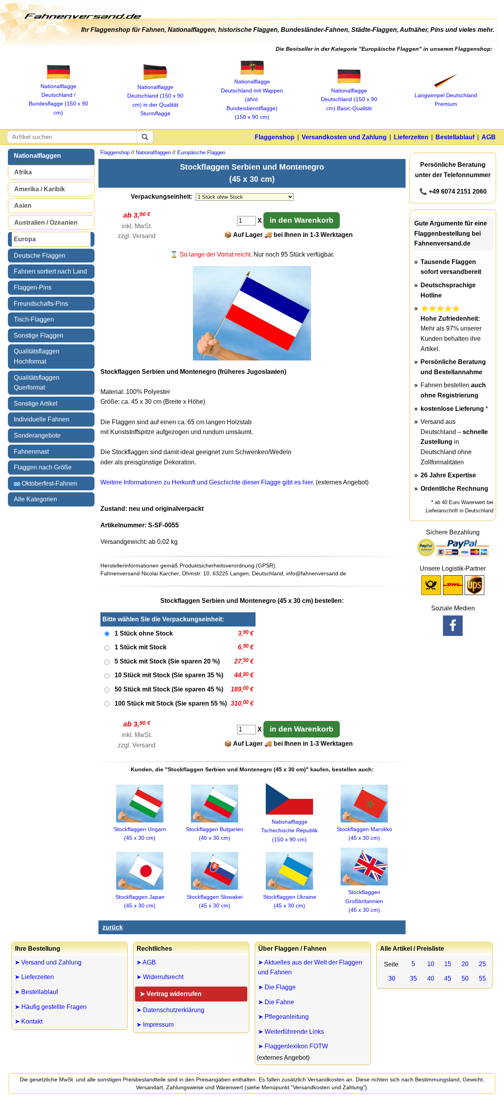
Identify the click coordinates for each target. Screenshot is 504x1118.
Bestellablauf (454, 137)
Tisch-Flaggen (34, 319)
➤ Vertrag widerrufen (171, 993)
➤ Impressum (155, 1024)
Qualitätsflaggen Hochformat (36, 356)
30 (391, 978)
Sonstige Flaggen (38, 335)
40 (430, 978)
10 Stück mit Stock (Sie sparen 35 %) (169, 675)
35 (413, 978)
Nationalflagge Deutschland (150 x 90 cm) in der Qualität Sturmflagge (155, 100)
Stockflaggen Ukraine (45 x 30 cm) (289, 901)
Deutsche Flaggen (39, 255)
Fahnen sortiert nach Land (50, 271)
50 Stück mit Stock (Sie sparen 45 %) (169, 689)
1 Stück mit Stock (141, 647)
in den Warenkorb (302, 220)
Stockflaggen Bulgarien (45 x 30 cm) (214, 833)
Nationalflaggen (37, 155)
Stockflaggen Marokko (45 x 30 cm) (364, 833)
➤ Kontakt (29, 1021)
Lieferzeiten (411, 137)
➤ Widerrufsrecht (159, 977)
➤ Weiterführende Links (291, 1031)
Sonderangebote (37, 435)
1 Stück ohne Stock (144, 633)
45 (447, 978)
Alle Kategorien (35, 499)
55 (482, 978)
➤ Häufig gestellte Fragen (51, 1006)
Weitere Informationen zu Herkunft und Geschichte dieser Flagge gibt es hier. (207, 482)
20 (465, 964)
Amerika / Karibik (39, 189)
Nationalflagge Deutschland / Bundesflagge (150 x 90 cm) (58, 99)
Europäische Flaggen (201, 152)
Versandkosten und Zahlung (344, 137)
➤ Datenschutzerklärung (170, 1010)
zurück (112, 927)
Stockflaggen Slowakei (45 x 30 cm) (215, 901)
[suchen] (145, 137)
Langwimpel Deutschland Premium (446, 99)
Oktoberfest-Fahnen (48, 483)
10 (430, 964)
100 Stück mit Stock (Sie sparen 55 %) (171, 703)
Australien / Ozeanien (46, 222)
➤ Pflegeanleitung (283, 1016)
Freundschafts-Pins (41, 303)
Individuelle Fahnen (41, 419)
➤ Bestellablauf (36, 992)
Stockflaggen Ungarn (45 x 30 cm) (140, 833)
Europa (25, 239)
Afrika (23, 172)
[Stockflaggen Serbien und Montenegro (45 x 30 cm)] (252, 358)
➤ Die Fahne (276, 1002)
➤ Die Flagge (277, 987)
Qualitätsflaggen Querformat (36, 382)
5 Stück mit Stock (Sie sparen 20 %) (167, 661)
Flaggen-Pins (33, 287)
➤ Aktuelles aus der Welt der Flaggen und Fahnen (310, 967)
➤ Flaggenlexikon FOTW (293, 1046)
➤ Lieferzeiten (34, 977)
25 (482, 964)
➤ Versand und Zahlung (48, 962)
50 (465, 978)
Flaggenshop (275, 137)
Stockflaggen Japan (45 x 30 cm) (140, 901)
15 (447, 964)
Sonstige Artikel (35, 403)
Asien (23, 205)
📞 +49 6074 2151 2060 (453, 191)
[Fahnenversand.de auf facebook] (453, 625)
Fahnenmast (31, 451)
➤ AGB (146, 962)
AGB (489, 137)
